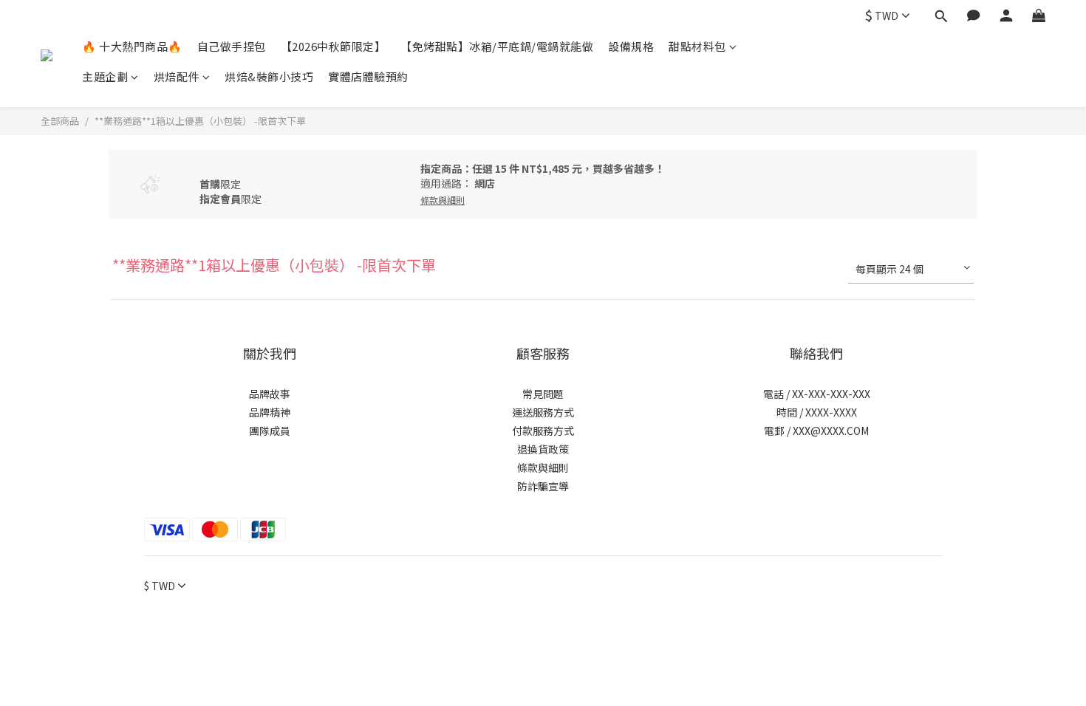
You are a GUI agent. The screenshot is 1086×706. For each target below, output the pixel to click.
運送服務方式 (543, 412)
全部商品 (60, 121)
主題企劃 (105, 76)
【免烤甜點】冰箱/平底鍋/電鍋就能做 (496, 46)
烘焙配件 (176, 76)
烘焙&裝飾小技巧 (269, 76)
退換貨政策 (543, 449)
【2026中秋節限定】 (333, 46)
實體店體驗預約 (368, 76)
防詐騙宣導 (543, 486)
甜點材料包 (697, 46)
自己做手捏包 (231, 46)
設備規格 (631, 46)
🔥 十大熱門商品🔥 (132, 46)
